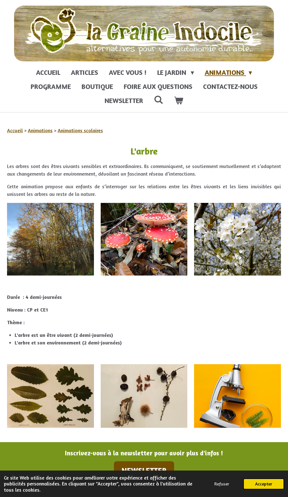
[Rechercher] (158, 100)
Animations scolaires (80, 130)
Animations (40, 130)
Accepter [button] (263, 484)
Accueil (15, 130)
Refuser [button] (221, 484)
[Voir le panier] (179, 101)
